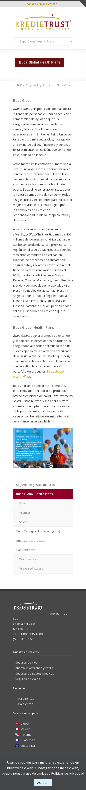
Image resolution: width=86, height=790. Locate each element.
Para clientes (24, 704)
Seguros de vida (26, 662)
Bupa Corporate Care (30, 540)
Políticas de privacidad (67, 773)
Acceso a (43, 3)
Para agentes (24, 698)
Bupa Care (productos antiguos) (38, 531)
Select (23, 522)
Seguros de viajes (27, 679)
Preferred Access (31, 568)
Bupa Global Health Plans (34, 494)
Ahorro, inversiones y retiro (34, 668)
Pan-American (25, 550)
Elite (22, 503)
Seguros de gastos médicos (41, 85)
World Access (28, 559)
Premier (24, 512)
